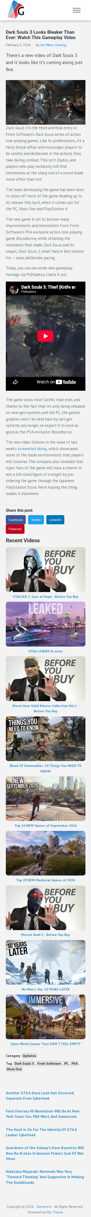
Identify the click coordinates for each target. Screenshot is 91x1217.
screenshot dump (32, 448)
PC (66, 1063)
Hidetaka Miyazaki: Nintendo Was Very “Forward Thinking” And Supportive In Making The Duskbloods (45, 1177)
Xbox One (14, 1069)
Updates (29, 1056)
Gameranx (43, 1206)
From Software (49, 1063)
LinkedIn (55, 520)
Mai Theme (54, 1212)
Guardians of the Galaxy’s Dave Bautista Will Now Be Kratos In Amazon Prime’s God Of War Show (45, 1153)
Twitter (36, 520)
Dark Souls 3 (24, 1063)
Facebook (16, 520)
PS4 (74, 1063)
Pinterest (15, 529)
